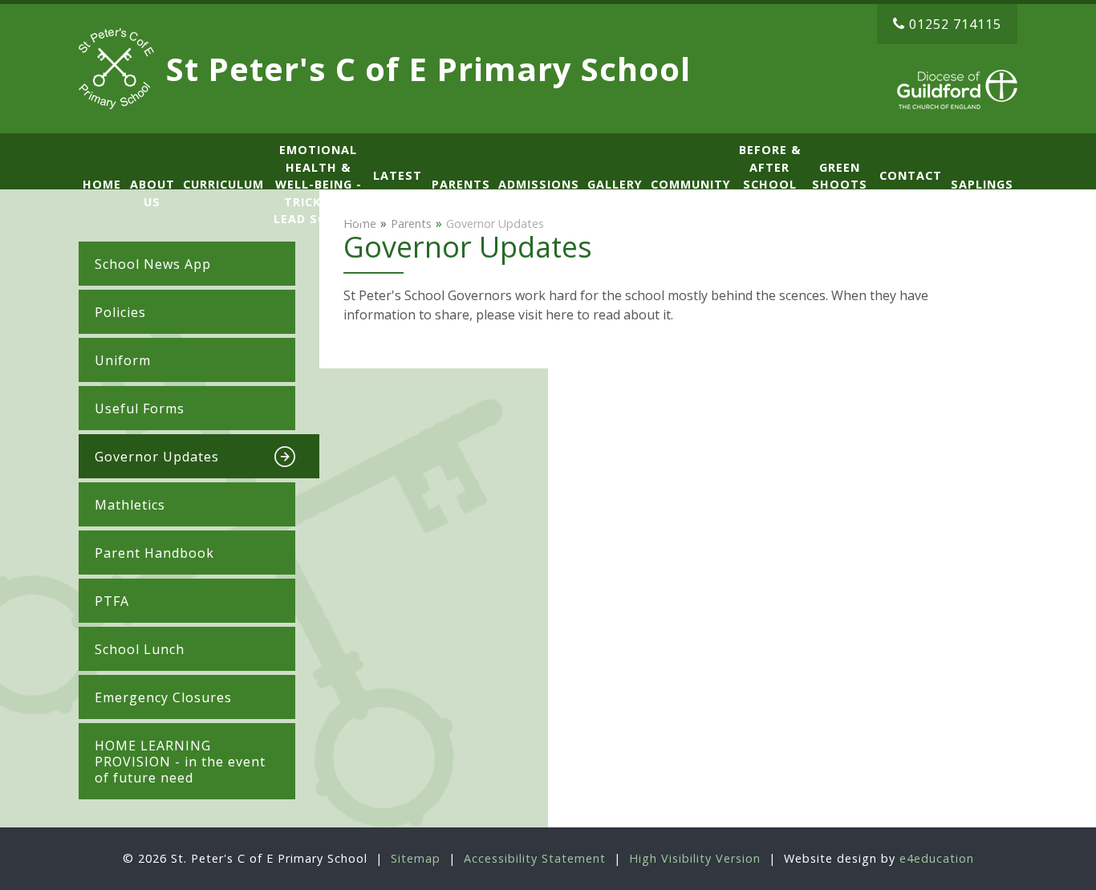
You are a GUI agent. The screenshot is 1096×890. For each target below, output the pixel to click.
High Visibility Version (695, 858)
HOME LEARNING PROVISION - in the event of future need (180, 761)
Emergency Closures (163, 697)
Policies (120, 312)
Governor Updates (157, 456)
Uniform (123, 360)
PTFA (112, 601)
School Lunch (140, 649)
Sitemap (415, 858)
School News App (153, 264)
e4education (936, 858)
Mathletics (130, 505)
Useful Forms (140, 408)
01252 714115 (955, 24)
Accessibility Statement (535, 858)
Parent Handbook (154, 553)
